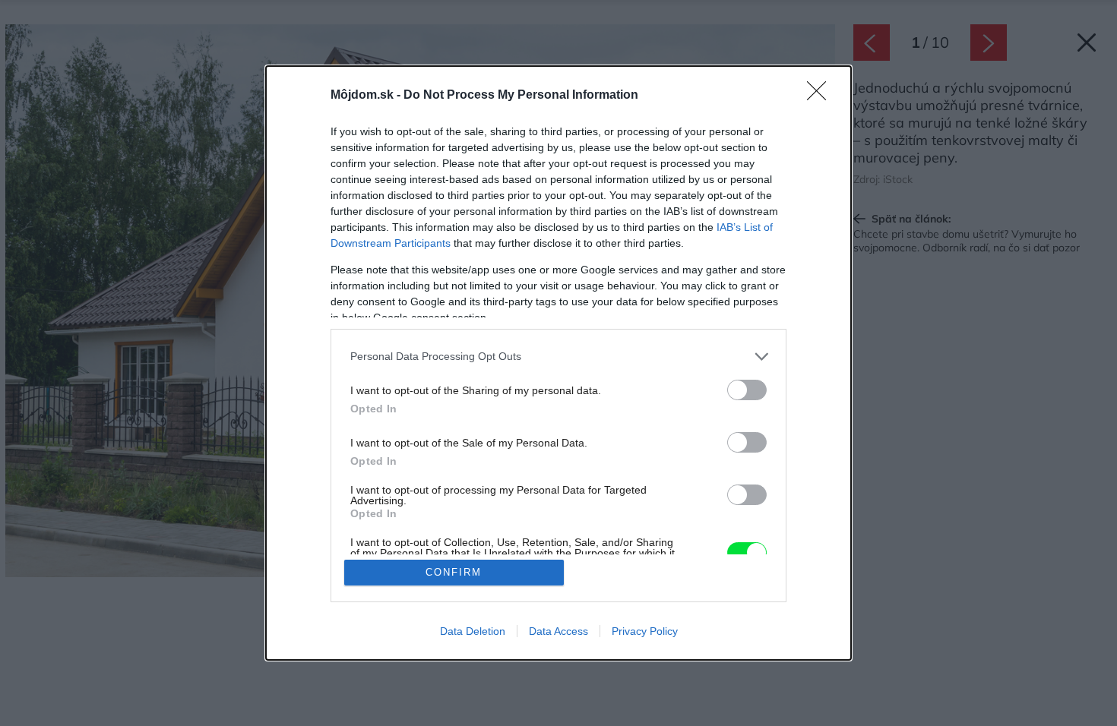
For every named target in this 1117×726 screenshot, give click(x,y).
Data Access (558, 631)
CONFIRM (454, 572)
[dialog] (558, 363)
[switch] (747, 390)
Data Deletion (472, 631)
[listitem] (558, 357)
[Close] (821, 95)
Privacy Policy (645, 631)
